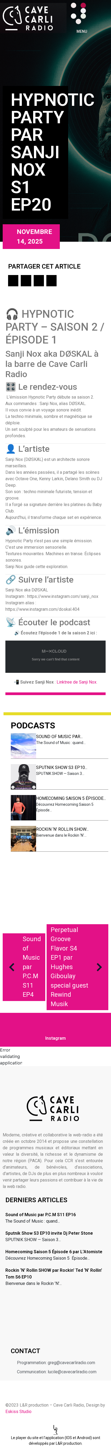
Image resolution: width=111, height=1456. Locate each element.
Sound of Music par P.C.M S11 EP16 (40, 1214)
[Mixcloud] (73, 10)
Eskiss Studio (18, 1411)
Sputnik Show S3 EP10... (61, 767)
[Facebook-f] (73, 5)
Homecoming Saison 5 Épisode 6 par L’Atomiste (53, 1251)
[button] (13, 280)
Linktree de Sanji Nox (76, 682)
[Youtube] (78, 21)
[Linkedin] (83, 10)
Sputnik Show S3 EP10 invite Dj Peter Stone (49, 1233)
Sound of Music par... (59, 736)
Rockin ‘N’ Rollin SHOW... (62, 829)
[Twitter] (73, 16)
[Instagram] (83, 5)
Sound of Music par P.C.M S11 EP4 (32, 966)
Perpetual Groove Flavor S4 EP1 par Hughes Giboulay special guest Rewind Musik (69, 967)
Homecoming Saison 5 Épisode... (71, 798)
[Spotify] (83, 16)
